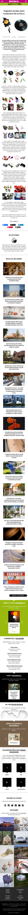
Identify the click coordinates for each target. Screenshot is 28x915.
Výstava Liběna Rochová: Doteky (14, 666)
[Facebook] (5, 805)
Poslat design (20, 897)
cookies (5, 910)
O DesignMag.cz (20, 889)
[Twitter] (12, 805)
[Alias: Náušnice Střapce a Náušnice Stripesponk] (20, 80)
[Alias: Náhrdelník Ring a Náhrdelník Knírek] (20, 73)
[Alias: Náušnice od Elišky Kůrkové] (20, 107)
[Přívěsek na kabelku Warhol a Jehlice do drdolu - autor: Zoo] (20, 128)
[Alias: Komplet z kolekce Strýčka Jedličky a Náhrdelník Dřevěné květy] (8, 107)
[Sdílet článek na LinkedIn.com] (20, 225)
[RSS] (22, 805)
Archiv (20, 892)
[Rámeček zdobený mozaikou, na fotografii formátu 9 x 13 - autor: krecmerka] (20, 196)
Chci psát (8, 892)
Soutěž (20, 896)
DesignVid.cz (16, 675)
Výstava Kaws (14, 647)
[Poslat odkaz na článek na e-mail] (18, 227)
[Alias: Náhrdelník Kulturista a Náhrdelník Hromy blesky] (8, 80)
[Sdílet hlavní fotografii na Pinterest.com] (10, 227)
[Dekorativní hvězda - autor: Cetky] (20, 189)
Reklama (8, 891)
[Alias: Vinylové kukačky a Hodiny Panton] (14, 25)
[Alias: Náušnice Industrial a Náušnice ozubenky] (8, 99)
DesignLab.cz (17, 912)
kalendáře (20, 638)
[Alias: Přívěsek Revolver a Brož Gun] (20, 99)
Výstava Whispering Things (14, 659)
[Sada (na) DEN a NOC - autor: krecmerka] (8, 196)
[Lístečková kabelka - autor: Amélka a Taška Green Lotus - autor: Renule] (8, 128)
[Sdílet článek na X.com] (13, 225)
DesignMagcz (23, 813)
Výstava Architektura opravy (14, 653)
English (20, 899)
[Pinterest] (15, 805)
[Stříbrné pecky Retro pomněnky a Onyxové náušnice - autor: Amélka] (20, 165)
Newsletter (7, 899)
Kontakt (8, 889)
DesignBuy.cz (20, 603)
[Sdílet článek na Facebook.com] (5, 225)
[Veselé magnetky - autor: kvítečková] (8, 189)
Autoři (20, 891)
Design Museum (17, 704)
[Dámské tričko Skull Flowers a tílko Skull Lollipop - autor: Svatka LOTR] (8, 135)
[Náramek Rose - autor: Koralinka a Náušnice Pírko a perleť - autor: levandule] (20, 157)
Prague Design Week (17, 751)
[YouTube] (19, 805)
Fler (17, 221)
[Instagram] (8, 805)
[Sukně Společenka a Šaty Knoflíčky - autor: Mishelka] (20, 135)
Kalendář (8, 897)
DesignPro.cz (14, 725)
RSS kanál (7, 896)
